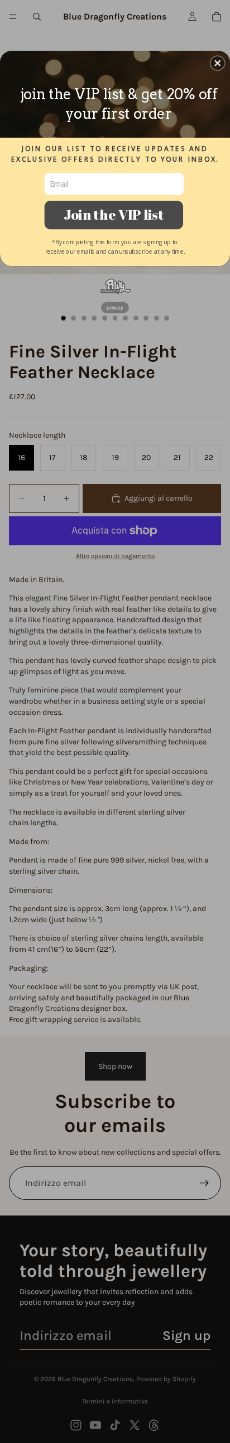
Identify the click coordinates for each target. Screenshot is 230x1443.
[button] (217, 63)
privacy (115, 307)
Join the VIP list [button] (114, 214)
